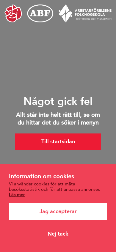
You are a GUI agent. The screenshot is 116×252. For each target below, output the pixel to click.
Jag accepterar (58, 211)
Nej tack (58, 234)
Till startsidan (58, 141)
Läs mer (17, 194)
